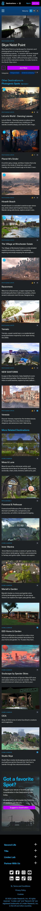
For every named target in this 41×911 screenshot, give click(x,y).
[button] (12, 3)
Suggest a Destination (19, 808)
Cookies (20, 894)
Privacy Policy (20, 890)
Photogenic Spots (8, 41)
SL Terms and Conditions (20, 886)
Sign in (28, 3)
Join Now (23, 68)
